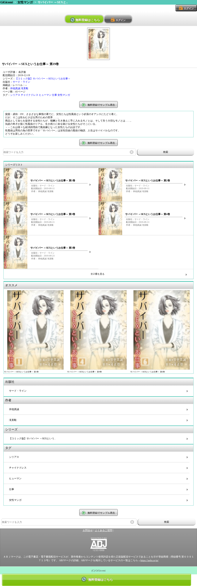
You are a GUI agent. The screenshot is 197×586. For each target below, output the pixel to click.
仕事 (54, 95)
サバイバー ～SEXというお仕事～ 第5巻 (52, 247)
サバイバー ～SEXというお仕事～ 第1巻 (52, 180)
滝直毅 (24, 88)
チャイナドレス (29, 95)
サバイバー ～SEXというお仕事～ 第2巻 (147, 180)
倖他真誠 (15, 88)
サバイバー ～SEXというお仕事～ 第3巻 (52, 214)
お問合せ (88, 530)
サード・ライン (21, 82)
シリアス (15, 95)
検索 (165, 152)
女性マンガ (25, 2)
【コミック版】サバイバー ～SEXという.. (32, 438)
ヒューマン (45, 95)
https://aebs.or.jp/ (149, 560)
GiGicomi (6, 2)
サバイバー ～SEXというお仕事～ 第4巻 (147, 214)
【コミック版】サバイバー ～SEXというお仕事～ (42, 78)
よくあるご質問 (103, 530)
